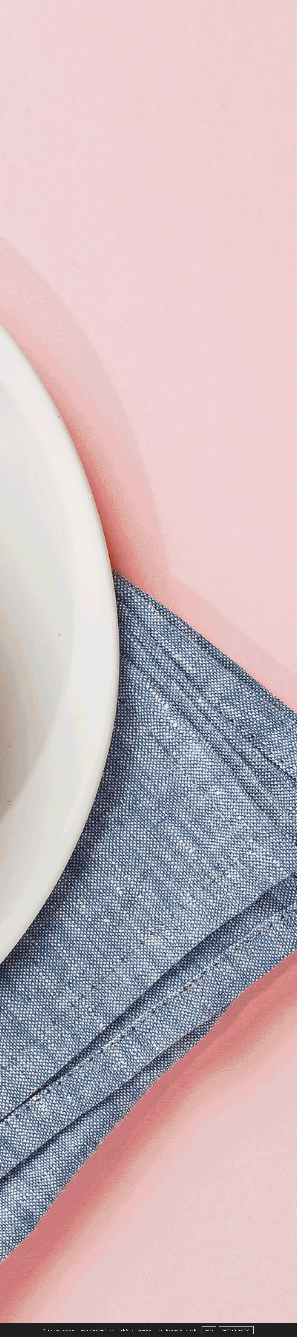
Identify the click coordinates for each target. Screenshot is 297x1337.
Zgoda (209, 1330)
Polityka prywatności (236, 1330)
